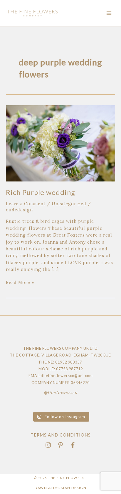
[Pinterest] (60, 445)
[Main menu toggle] (109, 13)
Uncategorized (69, 203)
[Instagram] (48, 445)
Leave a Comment (26, 203)
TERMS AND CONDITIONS (61, 434)
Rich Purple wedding (40, 192)
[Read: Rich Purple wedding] (60, 143)
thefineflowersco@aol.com (67, 375)
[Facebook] (73, 445)
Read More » (20, 282)
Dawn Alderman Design (60, 487)
